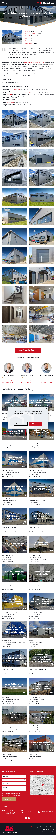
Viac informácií (28, 418)
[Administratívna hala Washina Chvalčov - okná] (14, 138)
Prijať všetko (35, 424)
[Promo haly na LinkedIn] (21, 818)
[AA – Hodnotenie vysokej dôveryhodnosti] (9, 829)
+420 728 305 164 (27, 381)
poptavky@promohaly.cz (48, 811)
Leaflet (52, 794)
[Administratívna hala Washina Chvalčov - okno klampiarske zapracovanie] (14, 177)
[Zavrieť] (46, 408)
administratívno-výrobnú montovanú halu (34, 62)
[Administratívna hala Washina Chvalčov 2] (41, 119)
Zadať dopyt (8, 799)
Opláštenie (9, 94)
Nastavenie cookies (21, 424)
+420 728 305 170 (46, 381)
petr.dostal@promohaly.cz (8, 382)
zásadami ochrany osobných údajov (11, 795)
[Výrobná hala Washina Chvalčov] (41, 158)
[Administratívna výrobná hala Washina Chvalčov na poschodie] (41, 177)
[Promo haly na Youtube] (34, 818)
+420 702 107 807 (9, 381)
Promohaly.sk (51, 831)
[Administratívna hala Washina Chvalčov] (14, 119)
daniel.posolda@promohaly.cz (46, 382)
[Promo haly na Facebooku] (25, 818)
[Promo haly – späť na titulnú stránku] (45, 3)
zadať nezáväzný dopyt (28, 350)
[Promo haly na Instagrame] (29, 818)
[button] (42, 785)
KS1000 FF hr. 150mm (27, 92)
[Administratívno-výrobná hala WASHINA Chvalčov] (14, 197)
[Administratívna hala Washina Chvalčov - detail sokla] (14, 158)
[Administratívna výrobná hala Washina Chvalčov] (41, 138)
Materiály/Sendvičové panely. (35, 96)
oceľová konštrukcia (15, 89)
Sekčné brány (10, 102)
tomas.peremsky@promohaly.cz (27, 382)
